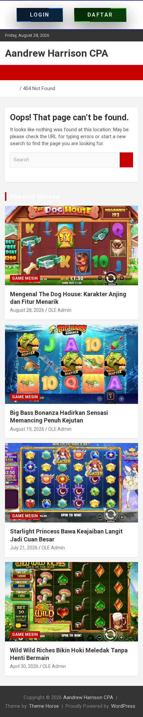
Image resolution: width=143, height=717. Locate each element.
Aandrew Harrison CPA (56, 53)
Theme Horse (44, 706)
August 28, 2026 (27, 310)
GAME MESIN (25, 278)
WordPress (123, 706)
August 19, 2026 (27, 429)
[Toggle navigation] (13, 72)
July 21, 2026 (24, 547)
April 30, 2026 (24, 666)
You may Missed (35, 196)
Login (40, 15)
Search (126, 159)
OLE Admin (60, 310)
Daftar (100, 15)
